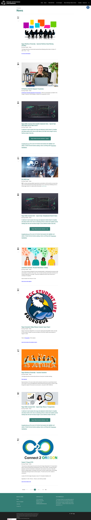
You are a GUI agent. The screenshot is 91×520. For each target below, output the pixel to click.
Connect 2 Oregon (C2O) (27, 462)
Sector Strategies (20, 501)
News (30, 47)
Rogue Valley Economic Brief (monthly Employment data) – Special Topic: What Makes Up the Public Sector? (39, 124)
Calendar (18, 504)
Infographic (27, 337)
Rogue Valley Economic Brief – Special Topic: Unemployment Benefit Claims (39, 216)
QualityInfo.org (26, 143)
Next (46, 489)
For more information (26, 53)
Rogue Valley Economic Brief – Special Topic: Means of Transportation (38, 407)
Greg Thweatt (25, 47)
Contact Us (19, 506)
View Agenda (24, 379)
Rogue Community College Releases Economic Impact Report (36, 327)
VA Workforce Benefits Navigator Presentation (33, 89)
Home (18, 499)
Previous (23, 489)
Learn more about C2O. (26, 481)
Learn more (44, 186)
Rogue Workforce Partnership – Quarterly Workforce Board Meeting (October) (38, 44)
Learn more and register (27, 281)
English (10, 519)
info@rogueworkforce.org (41, 503)
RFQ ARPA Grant (25, 179)
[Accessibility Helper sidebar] (87, 7)
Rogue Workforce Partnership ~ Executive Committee (34, 372)
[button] (40, 138)
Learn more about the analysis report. (29, 342)
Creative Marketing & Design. (25, 518)
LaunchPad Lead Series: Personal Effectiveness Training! (35, 267)
